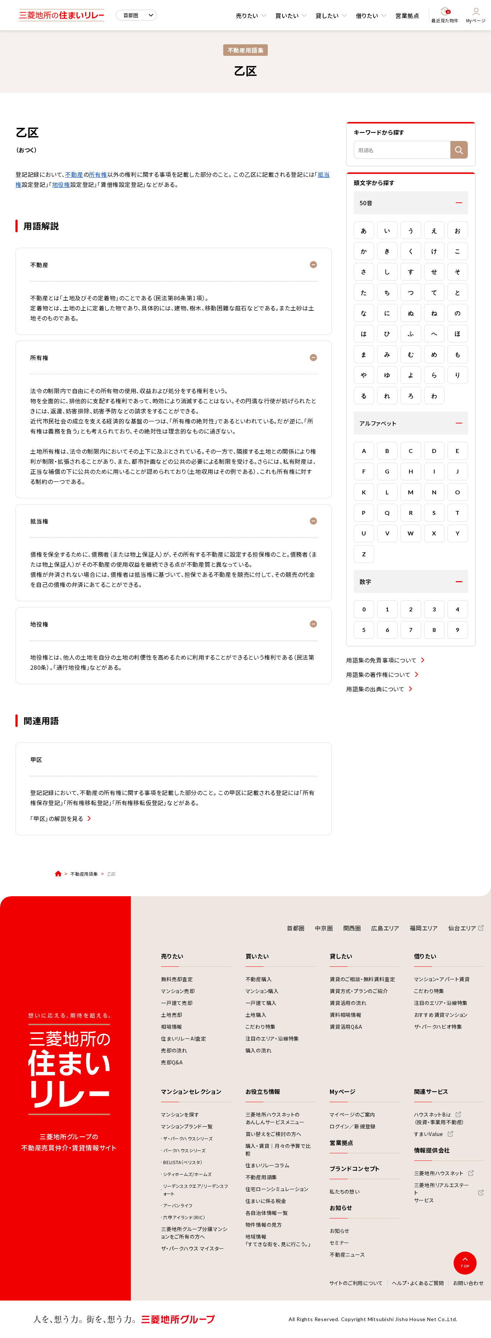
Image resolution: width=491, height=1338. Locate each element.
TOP (465, 1266)
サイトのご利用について (356, 1283)
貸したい (327, 15)
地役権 (61, 184)
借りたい (367, 15)
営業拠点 (407, 15)
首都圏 (296, 928)
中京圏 (324, 928)
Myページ (476, 20)
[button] (411, 202)
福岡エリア (424, 928)
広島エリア (385, 928)
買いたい (286, 15)
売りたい (247, 15)
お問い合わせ (468, 1283)
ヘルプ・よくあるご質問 (418, 1283)
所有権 (98, 174)
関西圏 (352, 928)
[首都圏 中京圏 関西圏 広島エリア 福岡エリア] (136, 15)
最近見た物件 (445, 17)
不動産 (74, 174)
